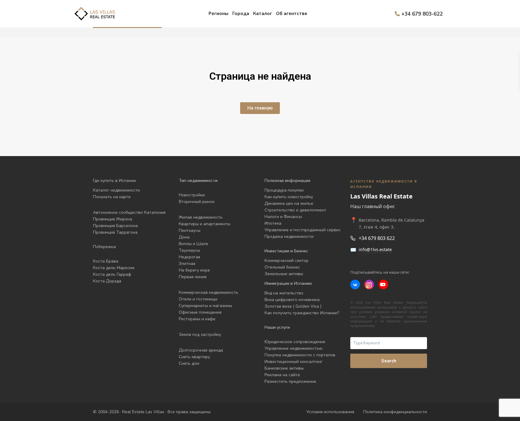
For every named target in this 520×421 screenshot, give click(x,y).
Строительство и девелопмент (295, 210)
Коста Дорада (107, 281)
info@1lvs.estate (375, 249)
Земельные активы (284, 274)
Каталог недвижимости (116, 190)
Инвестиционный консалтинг (294, 361)
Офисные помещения (200, 312)
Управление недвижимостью (294, 348)
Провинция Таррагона (115, 232)
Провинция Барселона (115, 226)
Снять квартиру (194, 357)
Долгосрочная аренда (201, 350)
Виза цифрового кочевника (292, 300)
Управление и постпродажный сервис (303, 230)
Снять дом (189, 363)
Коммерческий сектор (286, 260)
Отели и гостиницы (198, 299)
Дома (184, 237)
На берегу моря (194, 270)
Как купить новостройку (289, 197)
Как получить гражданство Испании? (302, 313)
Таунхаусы (189, 250)
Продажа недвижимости (289, 236)
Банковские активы (284, 368)
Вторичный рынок (197, 201)
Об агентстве (291, 14)
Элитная (187, 263)
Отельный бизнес (282, 267)
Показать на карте (112, 197)
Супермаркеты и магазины (205, 306)
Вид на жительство (284, 293)
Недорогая (189, 257)
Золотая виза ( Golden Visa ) (293, 306)
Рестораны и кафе (197, 319)
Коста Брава (105, 261)
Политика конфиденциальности (395, 412)
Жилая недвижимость (201, 217)
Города (240, 14)
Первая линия (192, 277)
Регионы (218, 14)
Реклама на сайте (282, 375)
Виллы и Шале (193, 244)
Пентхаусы (190, 230)
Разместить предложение (290, 381)
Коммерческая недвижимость (208, 292)
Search (388, 361)
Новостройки (192, 195)
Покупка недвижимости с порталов (300, 355)
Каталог (262, 14)
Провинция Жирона (112, 219)
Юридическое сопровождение (295, 342)
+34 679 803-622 (422, 13)
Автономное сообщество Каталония (129, 212)
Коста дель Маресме (114, 268)
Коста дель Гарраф (112, 274)
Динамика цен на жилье (289, 203)
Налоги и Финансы (283, 217)
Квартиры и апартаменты (204, 224)
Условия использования (330, 412)
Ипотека (273, 223)
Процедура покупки (284, 190)
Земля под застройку (200, 334)
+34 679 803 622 (377, 238)
